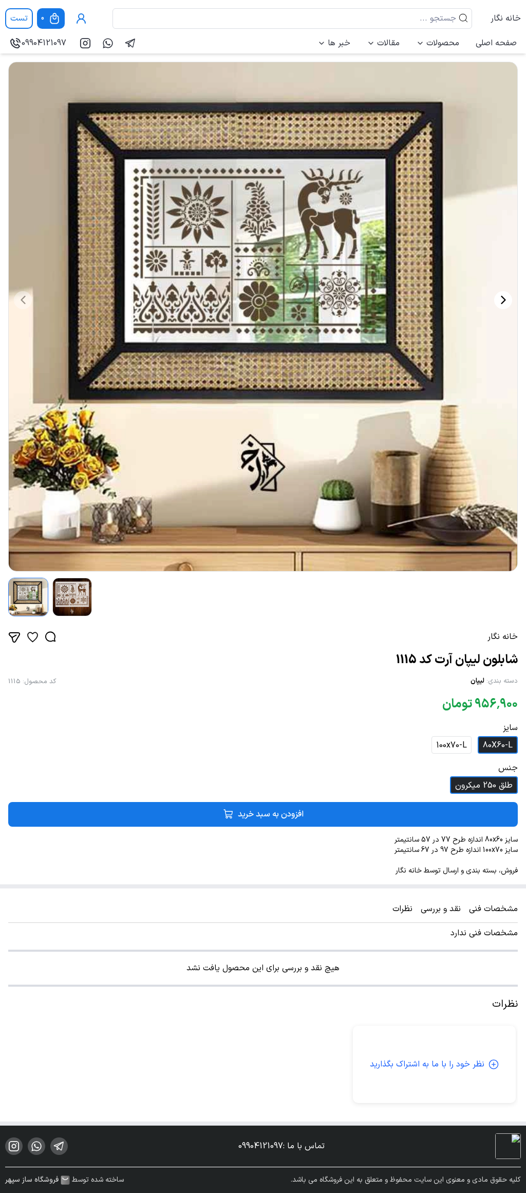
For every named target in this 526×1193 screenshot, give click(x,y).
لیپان (477, 681)
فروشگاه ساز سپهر (32, 1180)
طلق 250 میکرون (484, 785)
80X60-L (498, 745)
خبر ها (339, 43)
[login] (81, 18)
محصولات (442, 43)
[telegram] (130, 43)
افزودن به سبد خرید (271, 814)
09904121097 (44, 43)
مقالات (388, 43)
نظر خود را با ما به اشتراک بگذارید (427, 1064)
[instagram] (85, 43)
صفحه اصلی (496, 43)
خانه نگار (506, 18)
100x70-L (451, 745)
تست (19, 18)
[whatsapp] (108, 43)
